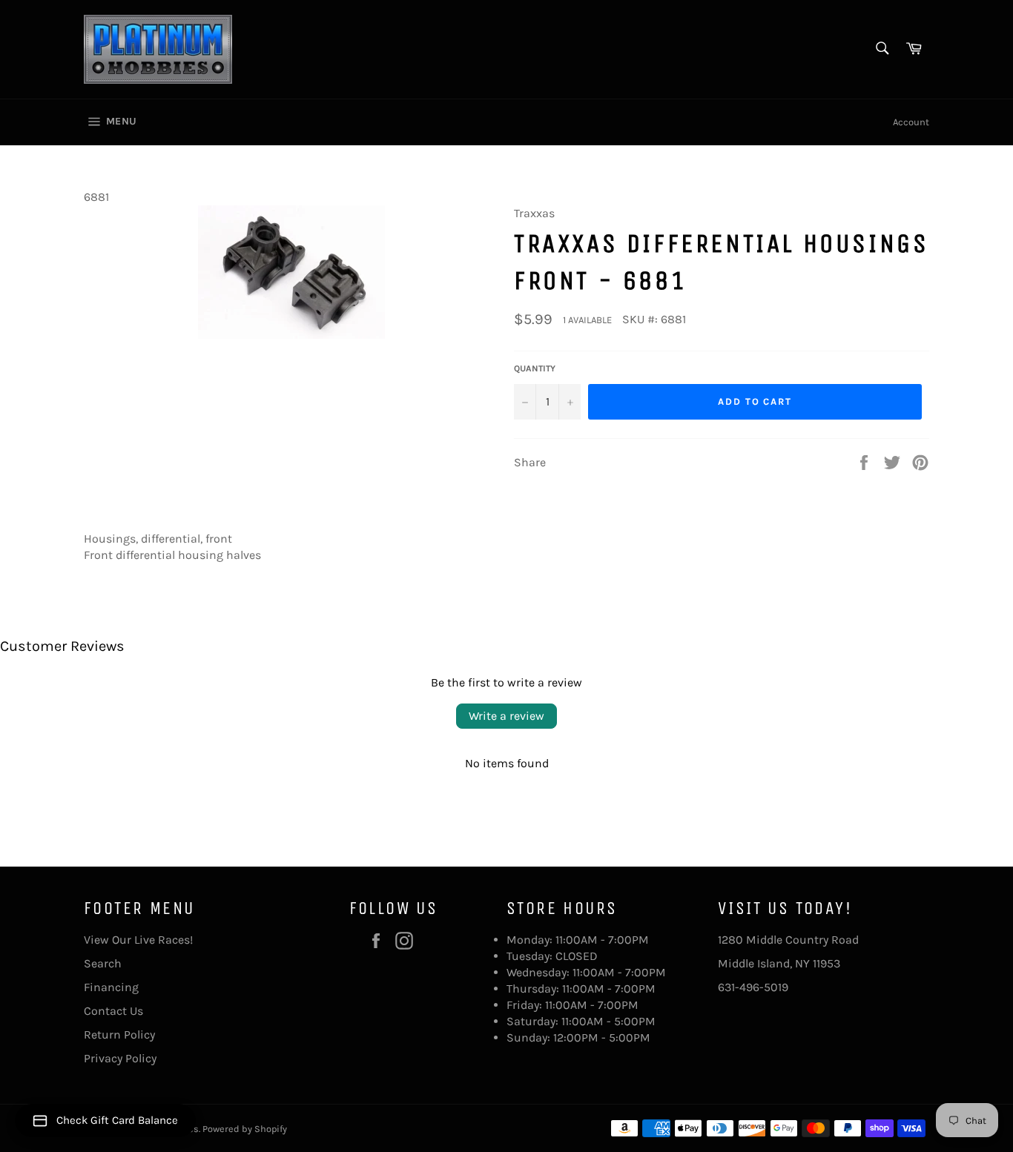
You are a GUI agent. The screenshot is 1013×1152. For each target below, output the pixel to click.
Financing (111, 987)
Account (911, 122)
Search (103, 963)
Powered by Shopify (244, 1128)
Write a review (506, 716)
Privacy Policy (120, 1058)
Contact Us (113, 1011)
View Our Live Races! (138, 940)
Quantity (534, 368)
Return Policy (119, 1034)
